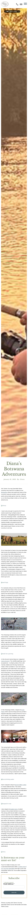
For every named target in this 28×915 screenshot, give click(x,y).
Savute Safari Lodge (20, 784)
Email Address (9, 884)
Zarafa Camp (14, 809)
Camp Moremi (5, 661)
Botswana (4, 492)
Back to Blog (13, 11)
